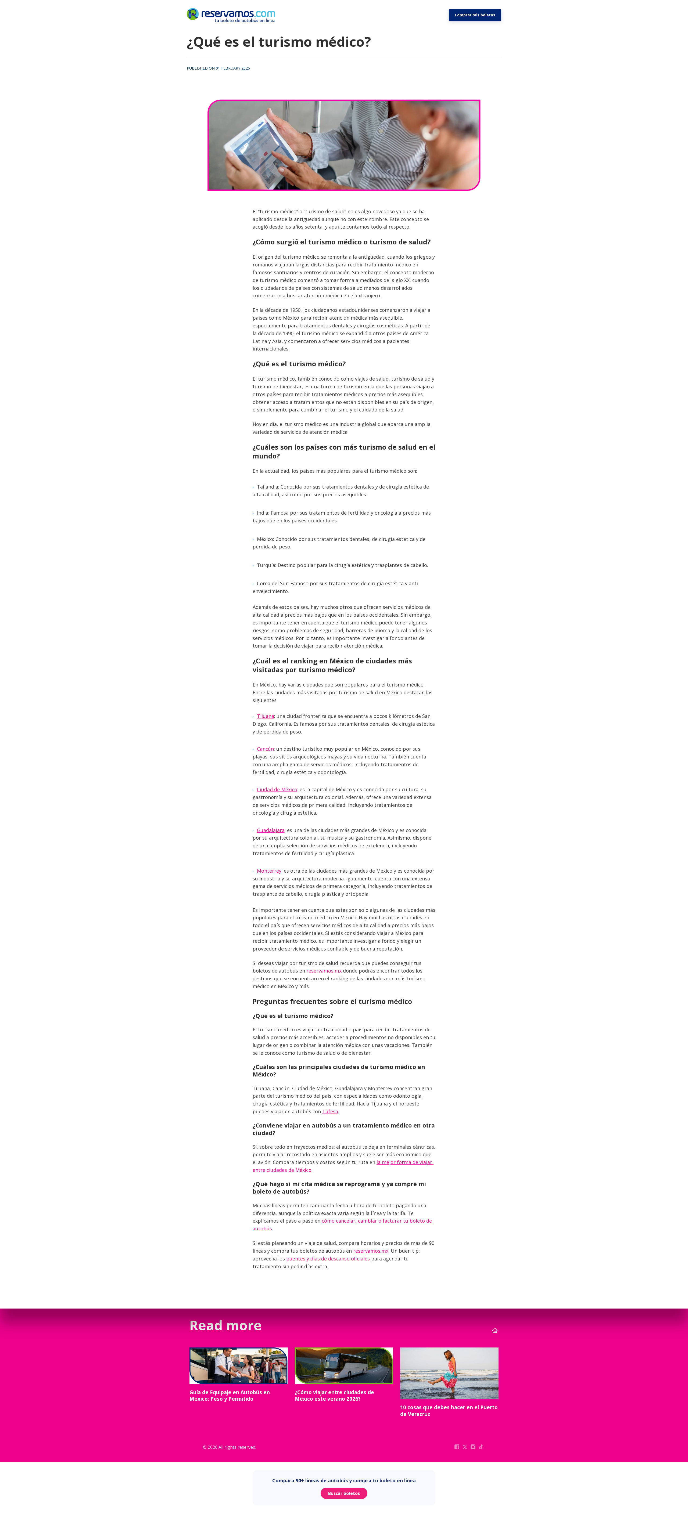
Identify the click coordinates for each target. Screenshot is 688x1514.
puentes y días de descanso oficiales (328, 1258)
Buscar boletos (344, 1493)
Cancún (265, 749)
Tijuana (265, 716)
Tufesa (330, 1111)
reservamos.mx (324, 970)
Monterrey (269, 871)
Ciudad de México (277, 789)
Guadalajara (271, 830)
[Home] (232, 15)
